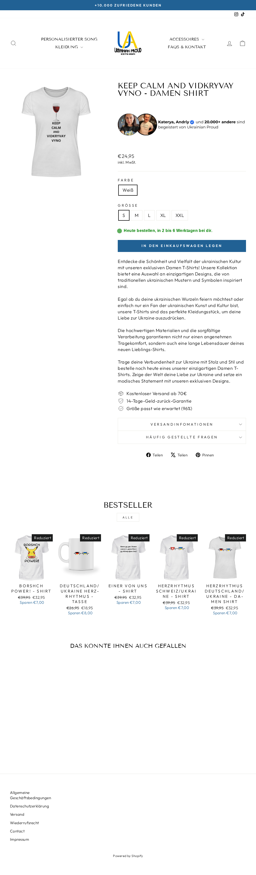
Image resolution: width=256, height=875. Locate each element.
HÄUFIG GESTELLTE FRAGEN (182, 437)
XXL (180, 215)
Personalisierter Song (69, 39)
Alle (127, 517)
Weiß (127, 190)
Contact (17, 831)
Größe (128, 205)
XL (163, 215)
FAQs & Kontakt (187, 47)
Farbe (126, 180)
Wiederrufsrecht (24, 822)
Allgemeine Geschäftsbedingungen (30, 795)
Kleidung (67, 47)
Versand (17, 814)
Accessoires (185, 39)
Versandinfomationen (182, 424)
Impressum (19, 839)
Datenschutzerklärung (29, 806)
